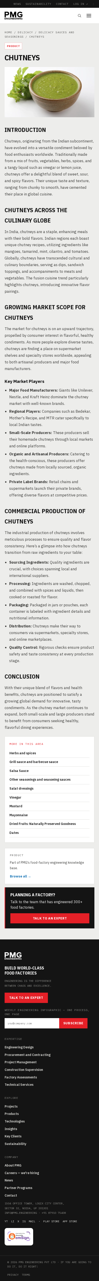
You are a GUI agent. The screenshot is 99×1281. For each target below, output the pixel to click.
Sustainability (15, 1144)
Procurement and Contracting (27, 1055)
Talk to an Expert (50, 918)
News (9, 1180)
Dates (14, 833)
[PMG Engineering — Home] (14, 15)
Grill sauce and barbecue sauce (33, 762)
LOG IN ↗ (80, 4)
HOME (8, 32)
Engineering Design (19, 1047)
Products (12, 1114)
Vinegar (15, 797)
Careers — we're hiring (22, 1173)
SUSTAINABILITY (38, 4)
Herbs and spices (22, 753)
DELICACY (25, 32)
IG (24, 1221)
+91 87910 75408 (54, 1212)
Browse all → (20, 876)
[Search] (79, 15)
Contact (11, 1195)
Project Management (21, 1062)
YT (6, 1221)
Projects (11, 1106)
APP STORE (70, 1221)
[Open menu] (90, 15)
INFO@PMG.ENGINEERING (21, 1212)
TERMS (26, 1274)
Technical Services (19, 1085)
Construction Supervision (24, 1070)
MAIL (32, 1221)
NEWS (17, 4)
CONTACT (62, 4)
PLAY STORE (51, 1221)
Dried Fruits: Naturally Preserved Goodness (42, 824)
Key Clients (13, 1136)
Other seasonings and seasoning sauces (39, 779)
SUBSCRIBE (73, 1023)
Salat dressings (21, 788)
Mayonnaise (18, 815)
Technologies (15, 1121)
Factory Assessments (21, 1077)
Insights (11, 1129)
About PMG (13, 1165)
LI (12, 1221)
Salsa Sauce (19, 771)
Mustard (15, 806)
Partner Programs (18, 1188)
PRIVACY (13, 1274)
